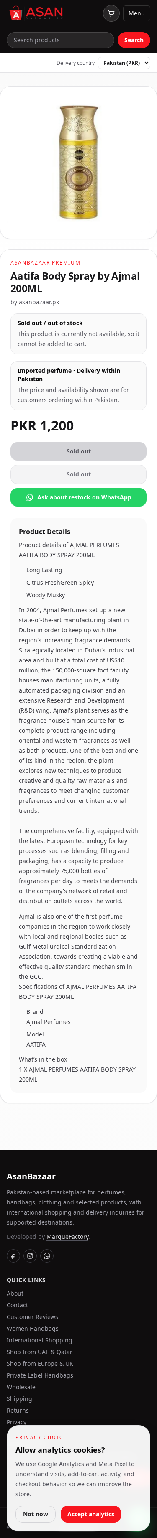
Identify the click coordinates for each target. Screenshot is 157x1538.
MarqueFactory (67, 1236)
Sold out (79, 451)
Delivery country (76, 63)
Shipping (19, 1399)
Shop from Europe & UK (40, 1363)
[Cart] (111, 13)
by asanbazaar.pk (34, 302)
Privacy (16, 1422)
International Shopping (39, 1340)
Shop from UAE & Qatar (39, 1352)
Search (134, 40)
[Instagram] (30, 1256)
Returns (18, 1410)
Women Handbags (33, 1328)
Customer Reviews (32, 1317)
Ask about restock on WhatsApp (84, 497)
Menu (137, 13)
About (15, 1293)
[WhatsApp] (47, 1256)
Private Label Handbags (40, 1375)
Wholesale (21, 1387)
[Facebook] (13, 1256)
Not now (35, 1514)
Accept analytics (90, 1514)
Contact (17, 1305)
